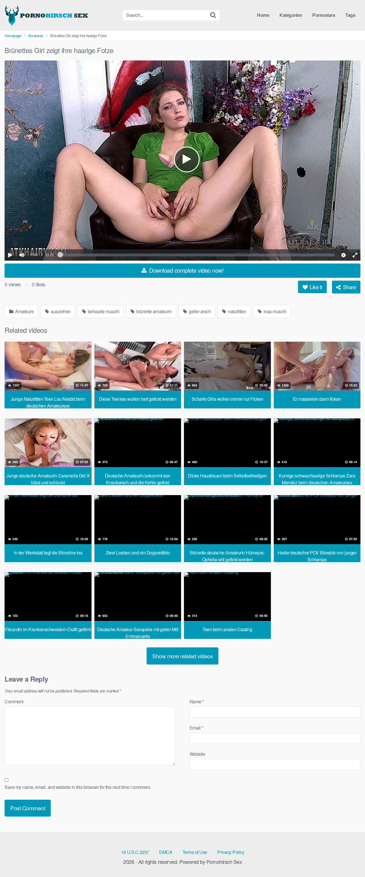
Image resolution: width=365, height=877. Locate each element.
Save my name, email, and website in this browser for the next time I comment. (78, 787)
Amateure (35, 35)
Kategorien (290, 15)
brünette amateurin (153, 311)
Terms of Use (194, 852)
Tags (350, 15)
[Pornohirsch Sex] (47, 15)
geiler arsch (199, 311)
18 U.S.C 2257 (135, 852)
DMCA (165, 852)
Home (263, 15)
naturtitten (236, 311)
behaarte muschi (103, 311)
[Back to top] (349, 859)
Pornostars (323, 15)
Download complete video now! (186, 270)
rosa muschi (274, 311)
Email (196, 727)
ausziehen (60, 311)
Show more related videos (182, 656)
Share (349, 287)
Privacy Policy (230, 852)
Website (197, 754)
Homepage (13, 35)
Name (197, 701)
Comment (14, 701)
